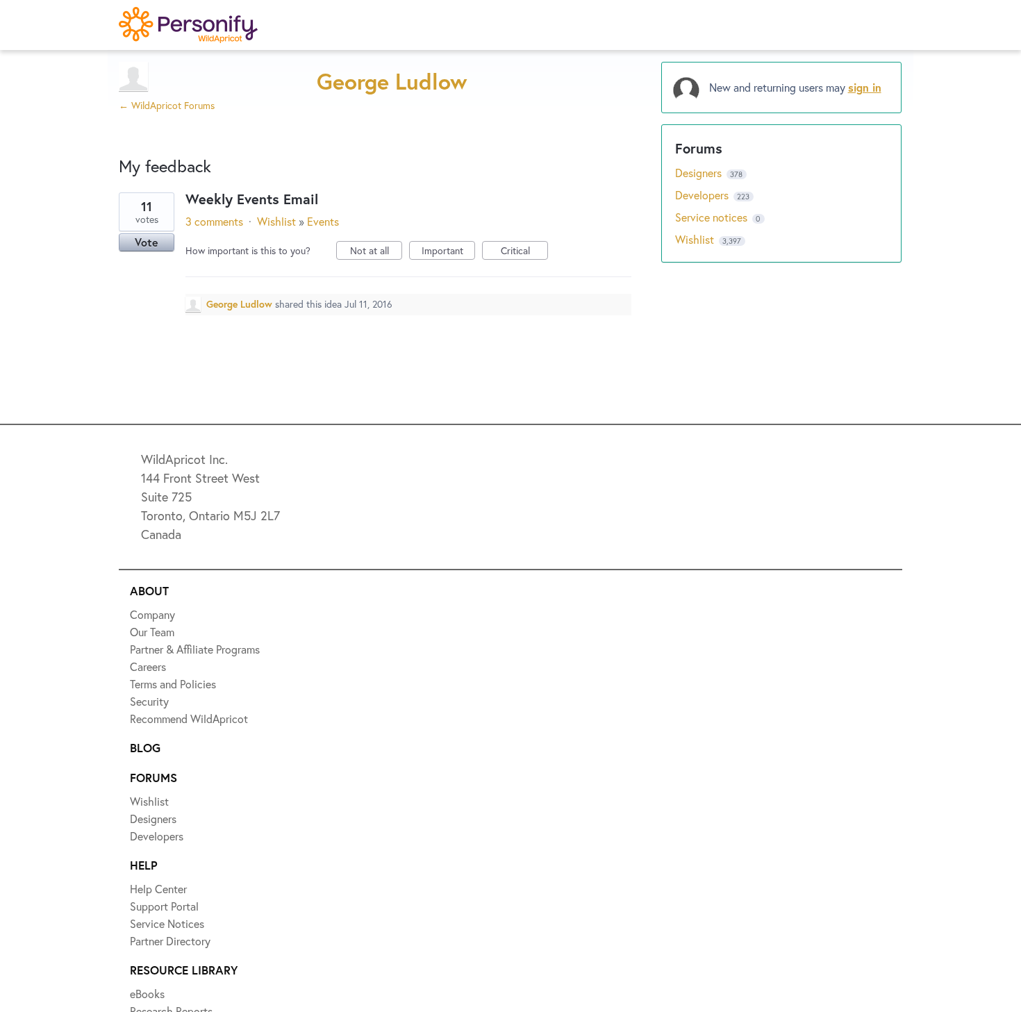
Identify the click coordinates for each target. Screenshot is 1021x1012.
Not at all (376, 252)
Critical (524, 252)
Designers (699, 172)
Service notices (712, 217)
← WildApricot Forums (167, 105)
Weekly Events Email (251, 199)
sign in (864, 87)
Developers (703, 195)
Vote (146, 242)
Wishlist (276, 221)
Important (448, 252)
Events (323, 221)
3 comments (214, 221)
